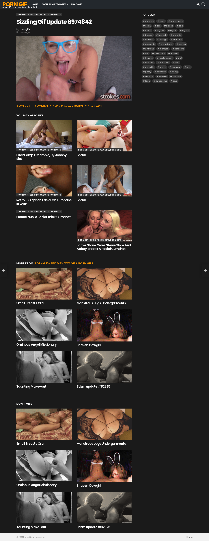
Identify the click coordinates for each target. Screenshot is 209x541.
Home (35, 4)
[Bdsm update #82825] (104, 367)
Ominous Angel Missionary (36, 344)
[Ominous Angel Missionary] (44, 325)
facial (56, 105)
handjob (164, 48)
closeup (149, 39)
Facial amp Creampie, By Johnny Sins (41, 157)
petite (163, 67)
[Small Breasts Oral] (44, 284)
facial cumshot (73, 105)
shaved (163, 76)
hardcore (179, 48)
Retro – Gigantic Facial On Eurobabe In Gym (44, 202)
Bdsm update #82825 (93, 386)
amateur (149, 21)
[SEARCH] (203, 4)
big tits (185, 30)
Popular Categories (54, 4)
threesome (161, 80)
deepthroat (167, 44)
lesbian (174, 53)
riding (175, 71)
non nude (164, 62)
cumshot (42, 105)
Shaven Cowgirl (89, 345)
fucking (182, 44)
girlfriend (149, 48)
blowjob (163, 35)
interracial (160, 53)
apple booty (176, 21)
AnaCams (76, 4)
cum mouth (26, 105)
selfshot (149, 76)
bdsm (148, 30)
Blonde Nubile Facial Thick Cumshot (43, 217)
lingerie (149, 58)
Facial (81, 155)
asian (148, 25)
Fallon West (94, 105)
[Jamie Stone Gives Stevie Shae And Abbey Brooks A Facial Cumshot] (104, 226)
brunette (177, 35)
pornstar (176, 67)
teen (147, 80)
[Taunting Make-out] (44, 367)
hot (146, 53)
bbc (181, 25)
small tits (177, 76)
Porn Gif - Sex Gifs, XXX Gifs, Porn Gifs (39, 149)
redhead (161, 71)
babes (169, 25)
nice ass (149, 62)
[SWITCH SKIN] (198, 4)
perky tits (149, 67)
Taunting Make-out (31, 386)
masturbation (165, 58)
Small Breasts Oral (30, 303)
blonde (148, 35)
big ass (160, 30)
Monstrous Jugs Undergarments (101, 303)
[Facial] (104, 135)
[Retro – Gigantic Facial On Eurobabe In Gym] (44, 180)
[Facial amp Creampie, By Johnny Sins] (44, 135)
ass (158, 25)
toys (175, 80)
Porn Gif (14, 4)
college (163, 39)
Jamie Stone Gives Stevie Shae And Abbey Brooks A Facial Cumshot (104, 247)
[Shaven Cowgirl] (104, 325)
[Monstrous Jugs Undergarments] (104, 284)
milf (180, 58)
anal (162, 21)
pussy (148, 71)
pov (188, 67)
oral (177, 62)
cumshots (150, 44)
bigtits (173, 30)
